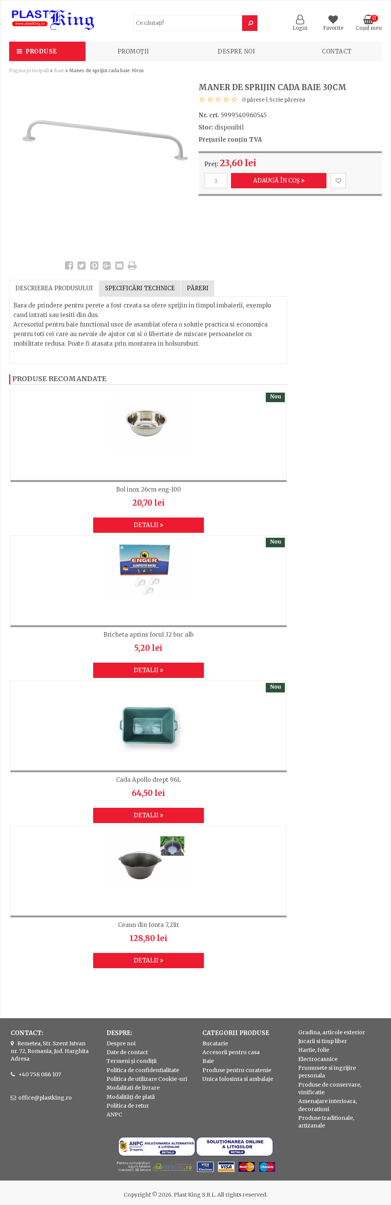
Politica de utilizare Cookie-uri (147, 1079)
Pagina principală (29, 70)
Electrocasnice (318, 1059)
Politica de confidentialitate (143, 1070)
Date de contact (127, 1052)
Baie (59, 70)
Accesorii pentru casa (231, 1052)
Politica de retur (128, 1105)
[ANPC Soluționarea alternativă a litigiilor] (156, 1154)
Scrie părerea (287, 99)
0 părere (253, 99)
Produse (41, 51)
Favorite (333, 28)
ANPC (114, 1114)
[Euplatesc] (195, 1172)
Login (299, 28)
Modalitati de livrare (133, 1087)
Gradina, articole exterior (331, 1032)
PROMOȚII (133, 51)
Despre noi (236, 51)
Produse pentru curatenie (236, 1070)
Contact (337, 51)
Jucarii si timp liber (322, 1041)
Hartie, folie (313, 1049)
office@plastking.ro (45, 1097)
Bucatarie (215, 1043)
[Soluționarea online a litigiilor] (234, 1154)
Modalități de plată (131, 1096)
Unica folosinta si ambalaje (237, 1079)
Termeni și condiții (132, 1061)
